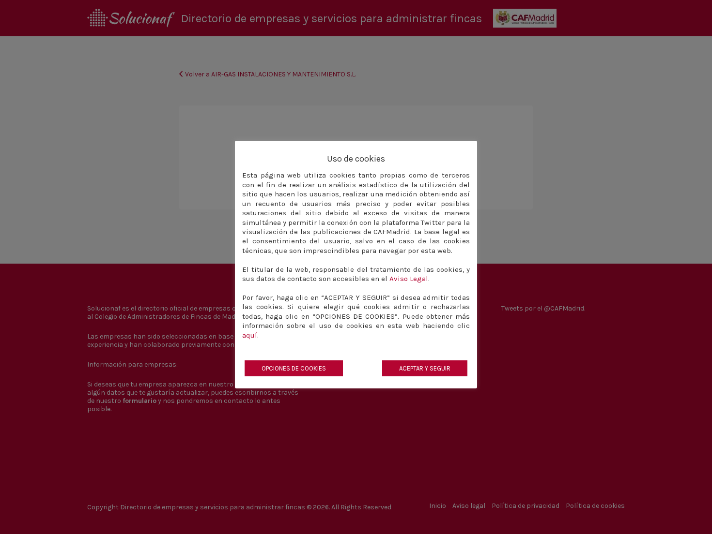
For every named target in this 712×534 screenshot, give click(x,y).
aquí (249, 335)
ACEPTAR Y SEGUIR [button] (424, 368)
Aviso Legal (408, 278)
